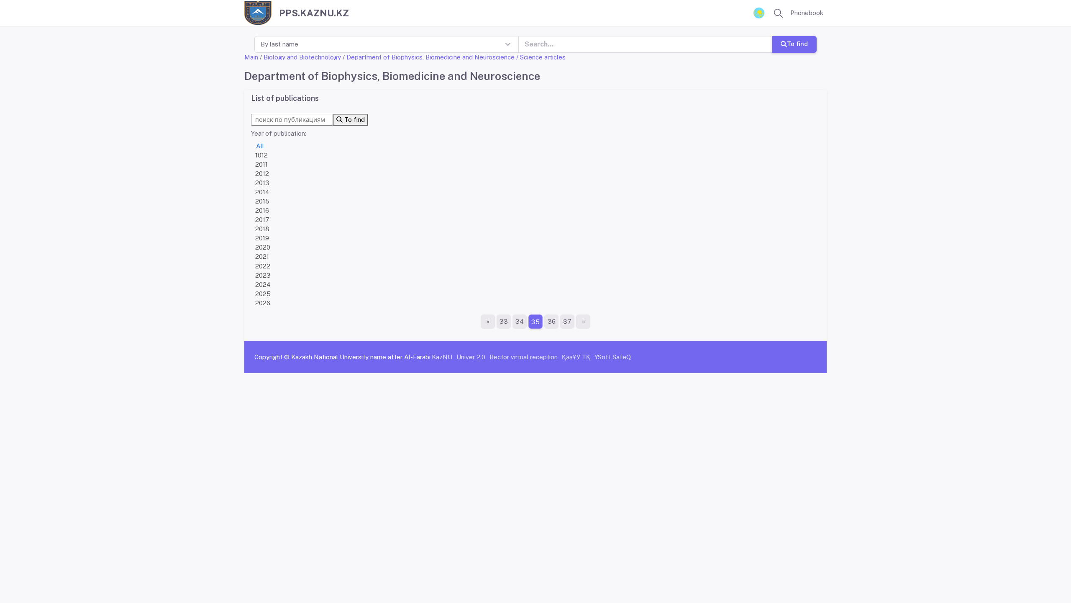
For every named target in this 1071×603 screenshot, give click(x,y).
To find (797, 43)
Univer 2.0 (470, 357)
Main (251, 57)
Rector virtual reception (523, 357)
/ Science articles (541, 57)
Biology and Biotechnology (302, 57)
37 (567, 321)
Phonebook (806, 12)
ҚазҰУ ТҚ (576, 357)
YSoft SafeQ (612, 357)
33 (504, 321)
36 (552, 321)
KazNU (442, 357)
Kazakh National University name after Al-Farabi (360, 357)
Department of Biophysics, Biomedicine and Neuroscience (430, 57)
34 (519, 321)
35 (535, 321)
